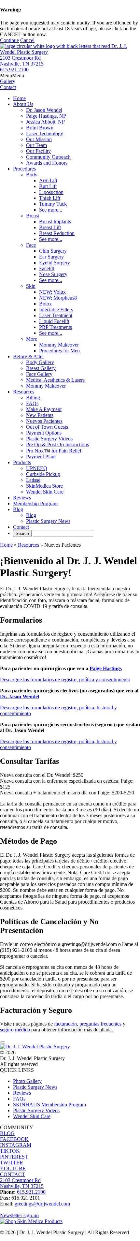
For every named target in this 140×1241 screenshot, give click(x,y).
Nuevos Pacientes (44, 421)
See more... (50, 210)
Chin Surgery (53, 251)
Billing (33, 397)
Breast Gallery (41, 368)
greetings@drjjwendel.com (42, 1203)
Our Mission (39, 139)
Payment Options (44, 433)
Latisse (33, 480)
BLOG (7, 1133)
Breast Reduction (57, 233)
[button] (12, 75)
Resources (23, 391)
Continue (9, 40)
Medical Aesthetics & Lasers (55, 380)
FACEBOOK (14, 1139)
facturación (65, 1024)
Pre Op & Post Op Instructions (57, 444)
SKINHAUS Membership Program (49, 1104)
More (31, 339)
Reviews (22, 497)
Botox (45, 303)
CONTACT (12, 1174)
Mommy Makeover (59, 344)
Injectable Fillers (56, 309)
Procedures (24, 168)
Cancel (27, 40)
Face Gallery (39, 374)
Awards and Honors (46, 163)
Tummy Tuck (53, 204)
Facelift (46, 268)
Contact (21, 527)
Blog (18, 509)
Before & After (28, 356)
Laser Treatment (55, 315)
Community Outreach (48, 157)
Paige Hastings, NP (46, 116)
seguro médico (15, 1029)
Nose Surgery (53, 274)
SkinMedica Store (44, 486)
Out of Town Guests (47, 427)
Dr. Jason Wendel (44, 110)
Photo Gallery (27, 1081)
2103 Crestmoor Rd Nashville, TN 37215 (22, 60)
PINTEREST (14, 1157)
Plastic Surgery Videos (49, 438)
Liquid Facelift (54, 321)
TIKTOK (10, 1151)
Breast (32, 215)
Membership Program (35, 503)
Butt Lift (48, 186)
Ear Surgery (51, 256)
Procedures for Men (59, 350)
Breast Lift (50, 227)
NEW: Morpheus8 (58, 298)
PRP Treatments (55, 327)
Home (19, 98)
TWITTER (11, 1162)
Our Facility (38, 151)
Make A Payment (44, 409)
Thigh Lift (49, 198)
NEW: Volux (52, 292)
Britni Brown (39, 127)
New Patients (39, 415)
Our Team (36, 145)
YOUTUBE (13, 1168)
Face (31, 245)
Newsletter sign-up (19, 1215)
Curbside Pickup (43, 474)
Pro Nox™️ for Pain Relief (53, 450)
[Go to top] (2, 1042)
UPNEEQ (36, 468)
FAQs (32, 403)
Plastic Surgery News (48, 521)
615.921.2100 (14, 69)
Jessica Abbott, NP (45, 122)
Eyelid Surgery (54, 262)
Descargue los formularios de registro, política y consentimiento (65, 679)
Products (22, 462)
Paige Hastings (106, 668)
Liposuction (51, 192)
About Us (23, 104)
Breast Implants (55, 221)
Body (31, 174)
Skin (30, 286)
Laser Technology (44, 133)
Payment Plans (41, 456)
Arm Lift (48, 180)
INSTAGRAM (15, 1145)
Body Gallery (40, 362)
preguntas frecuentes (100, 1024)
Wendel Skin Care (44, 492)
